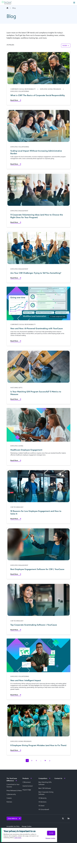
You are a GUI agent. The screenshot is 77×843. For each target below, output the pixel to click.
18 (45, 760)
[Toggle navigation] (74, 3)
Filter (65, 45)
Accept (51, 833)
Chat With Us (12, 818)
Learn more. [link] (17, 837)
